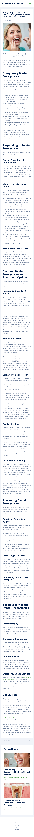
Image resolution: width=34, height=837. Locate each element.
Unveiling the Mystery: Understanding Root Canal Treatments (14, 802)
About (16, 823)
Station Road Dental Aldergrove (12, 3)
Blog (16, 827)
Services (16, 825)
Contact (16, 829)
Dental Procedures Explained (12, 777)
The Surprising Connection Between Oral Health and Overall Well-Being (17, 772)
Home (16, 821)
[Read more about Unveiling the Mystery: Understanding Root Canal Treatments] (17, 790)
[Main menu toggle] (30, 3)
